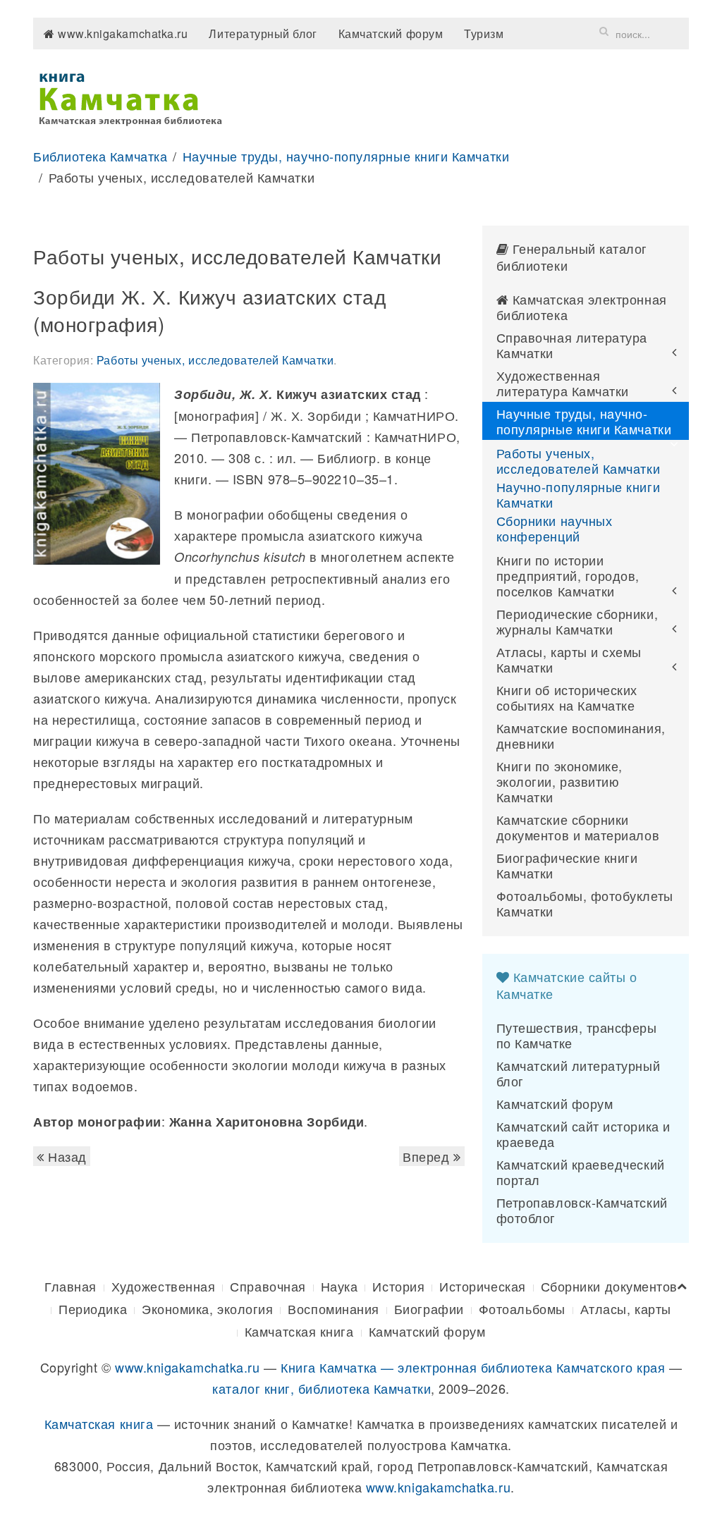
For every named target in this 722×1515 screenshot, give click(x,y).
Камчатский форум (390, 33)
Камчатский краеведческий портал (580, 1172)
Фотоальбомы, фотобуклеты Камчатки (584, 903)
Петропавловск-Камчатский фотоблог (582, 1210)
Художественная (163, 1286)
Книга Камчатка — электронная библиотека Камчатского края (473, 1367)
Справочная (267, 1286)
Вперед (428, 1156)
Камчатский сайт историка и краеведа (583, 1134)
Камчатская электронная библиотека (581, 307)
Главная (70, 1286)
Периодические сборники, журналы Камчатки (577, 621)
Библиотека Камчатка (100, 156)
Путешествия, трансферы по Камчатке (576, 1035)
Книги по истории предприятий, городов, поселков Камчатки (568, 575)
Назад (65, 1156)
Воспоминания (333, 1308)
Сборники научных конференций (554, 528)
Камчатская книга (299, 1331)
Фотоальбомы (522, 1308)
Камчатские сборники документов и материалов (577, 827)
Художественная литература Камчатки (562, 383)
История (398, 1286)
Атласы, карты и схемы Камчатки (569, 659)
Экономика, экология (207, 1308)
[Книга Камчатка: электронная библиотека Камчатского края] (130, 96)
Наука (339, 1286)
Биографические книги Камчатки (567, 865)
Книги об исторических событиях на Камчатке (566, 697)
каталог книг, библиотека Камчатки (321, 1388)
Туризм (483, 33)
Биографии (429, 1308)
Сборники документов (609, 1286)
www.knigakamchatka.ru (121, 33)
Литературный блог (263, 33)
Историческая (482, 1286)
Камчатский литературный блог (578, 1073)
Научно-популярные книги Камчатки (578, 494)
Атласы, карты (625, 1308)
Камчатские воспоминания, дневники (581, 735)
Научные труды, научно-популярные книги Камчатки (346, 156)
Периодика (93, 1308)
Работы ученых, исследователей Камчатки (215, 360)
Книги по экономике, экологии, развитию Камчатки (559, 781)
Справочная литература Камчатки (571, 345)
